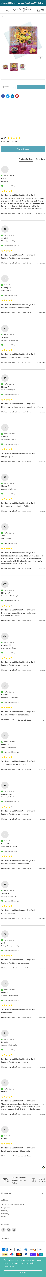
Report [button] (23, 213)
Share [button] (29, 213)
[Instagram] (14, 1230)
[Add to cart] (31, 87)
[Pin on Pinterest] (17, 96)
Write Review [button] (23, 149)
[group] (23, 138)
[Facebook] (3, 1230)
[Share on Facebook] (3, 96)
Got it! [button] (23, 1273)
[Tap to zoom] (40, 58)
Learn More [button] (9, 1266)
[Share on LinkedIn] (12, 96)
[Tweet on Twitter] (8, 96)
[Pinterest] (9, 1230)
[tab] (26, 159)
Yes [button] (19, 213)
